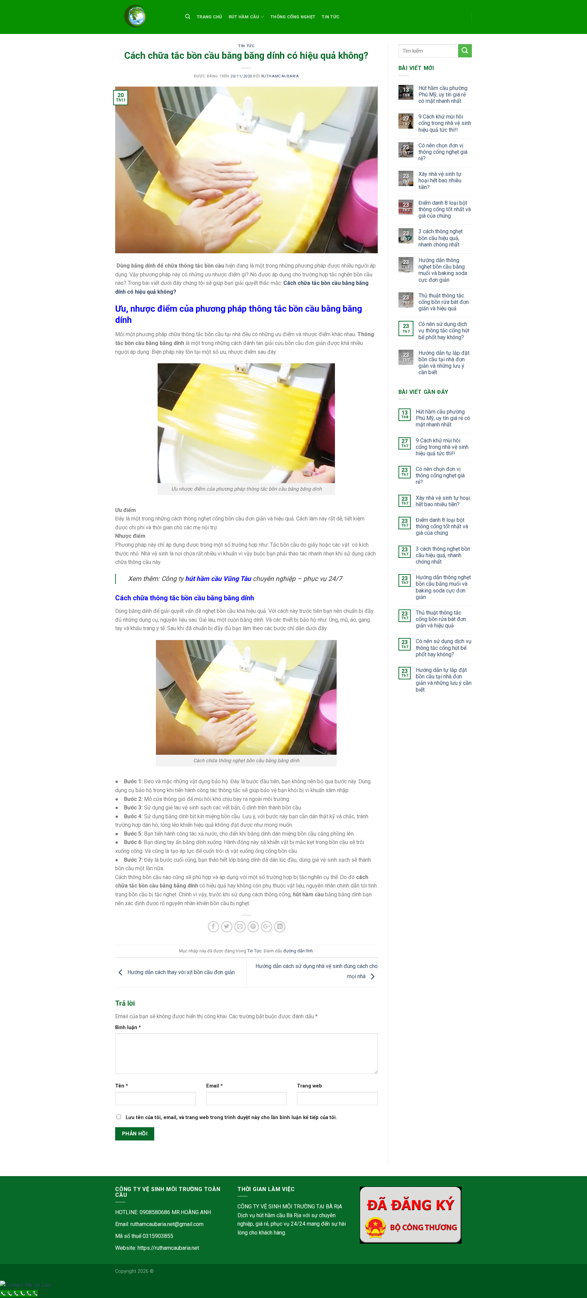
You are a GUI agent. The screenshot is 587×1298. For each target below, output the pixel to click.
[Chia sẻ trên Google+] (266, 926)
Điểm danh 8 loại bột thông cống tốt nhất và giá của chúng (445, 209)
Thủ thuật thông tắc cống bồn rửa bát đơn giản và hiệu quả (444, 302)
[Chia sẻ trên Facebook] (213, 926)
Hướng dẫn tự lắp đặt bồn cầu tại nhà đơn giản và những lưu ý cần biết (444, 363)
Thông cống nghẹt (292, 16)
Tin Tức (330, 16)
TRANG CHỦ (209, 16)
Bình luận (128, 1027)
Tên (121, 1086)
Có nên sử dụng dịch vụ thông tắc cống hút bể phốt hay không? (444, 330)
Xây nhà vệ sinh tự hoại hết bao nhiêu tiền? (440, 180)
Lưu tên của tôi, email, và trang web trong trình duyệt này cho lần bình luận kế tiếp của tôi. (231, 1117)
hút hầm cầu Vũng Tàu (218, 579)
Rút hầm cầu (244, 16)
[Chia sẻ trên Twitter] (226, 926)
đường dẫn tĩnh (298, 950)
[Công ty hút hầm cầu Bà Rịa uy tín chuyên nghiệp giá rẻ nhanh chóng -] (143, 17)
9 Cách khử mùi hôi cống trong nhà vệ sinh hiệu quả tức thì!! (445, 123)
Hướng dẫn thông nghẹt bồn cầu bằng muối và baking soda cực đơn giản (443, 270)
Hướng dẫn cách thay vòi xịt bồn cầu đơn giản (180, 972)
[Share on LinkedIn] (279, 926)
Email (214, 1086)
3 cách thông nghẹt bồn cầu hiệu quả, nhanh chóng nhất (441, 238)
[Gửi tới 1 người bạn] (240, 926)
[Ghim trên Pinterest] (253, 926)
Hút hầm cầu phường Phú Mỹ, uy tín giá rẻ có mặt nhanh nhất (443, 94)
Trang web (309, 1086)
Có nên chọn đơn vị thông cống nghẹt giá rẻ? (443, 152)
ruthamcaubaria (280, 76)
